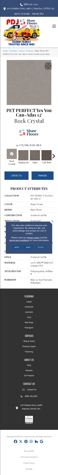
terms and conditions (19, 240)
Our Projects (29, 376)
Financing (42, 175)
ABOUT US (29, 360)
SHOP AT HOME (22, 13)
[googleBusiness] (41, 442)
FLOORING (29, 296)
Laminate (29, 312)
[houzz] (36, 442)
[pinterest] (26, 442)
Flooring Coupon (29, 346)
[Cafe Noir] (46, 155)
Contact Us (16, 175)
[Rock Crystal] (12, 154)
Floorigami (29, 328)
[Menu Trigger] (54, 25)
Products (29, 50)
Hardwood (29, 307)
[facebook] (15, 442)
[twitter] (21, 442)
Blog (29, 365)
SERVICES (29, 336)
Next (53, 154)
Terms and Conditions (29, 457)
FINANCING (38, 13)
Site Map (29, 469)
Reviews (29, 370)
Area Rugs (29, 322)
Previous (4, 154)
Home (5, 50)
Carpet (21, 50)
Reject (28, 247)
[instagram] (31, 442)
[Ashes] (35, 155)
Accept (16, 247)
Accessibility (29, 451)
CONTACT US (29, 384)
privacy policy (33, 237)
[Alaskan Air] (23, 155)
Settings (41, 247)
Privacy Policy (29, 463)
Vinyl (29, 317)
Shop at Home (29, 341)
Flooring (13, 50)
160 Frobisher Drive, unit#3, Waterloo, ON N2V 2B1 (30, 8)
